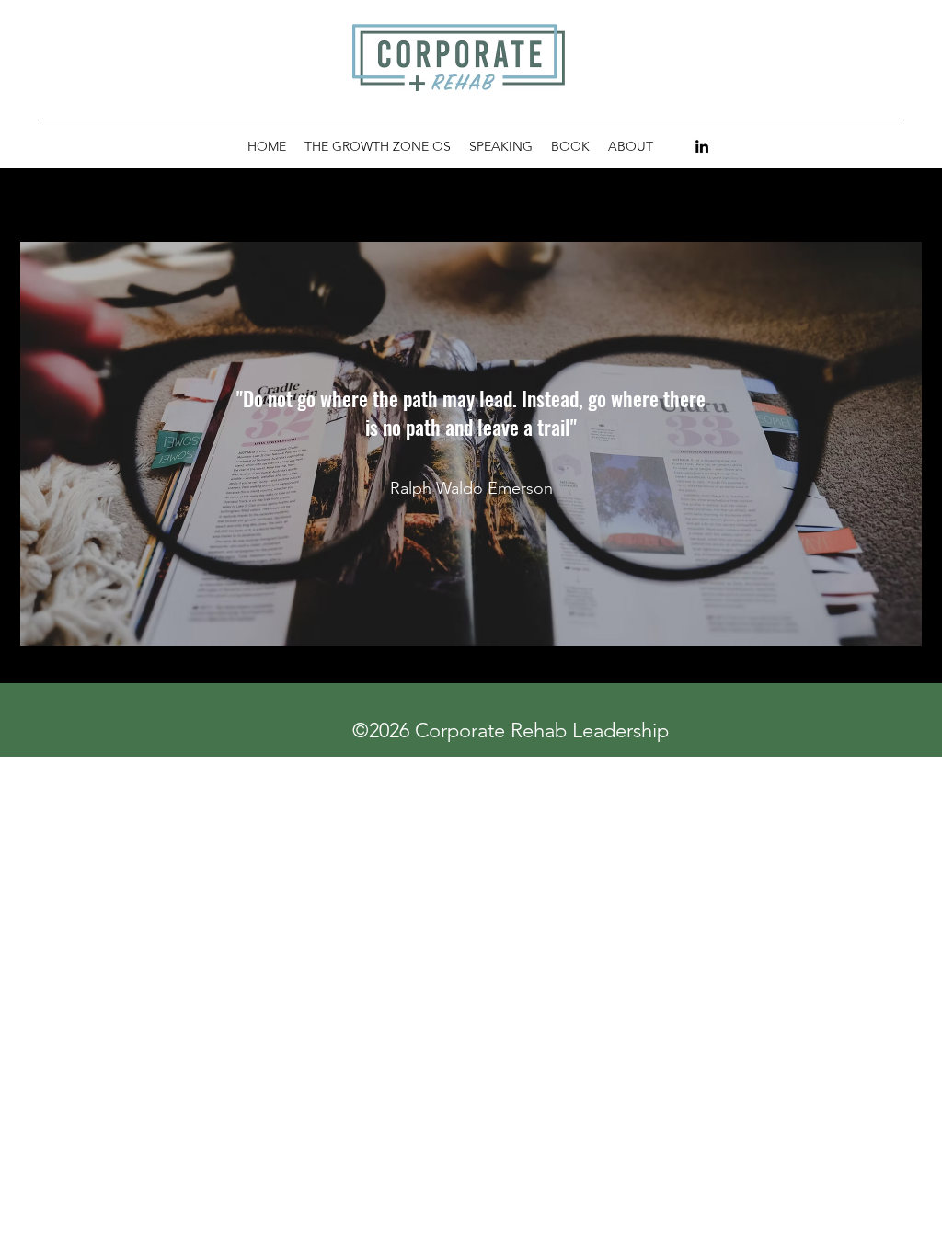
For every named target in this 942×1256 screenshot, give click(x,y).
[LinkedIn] (702, 146)
